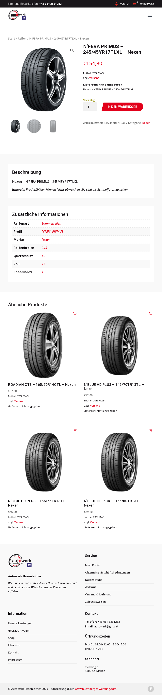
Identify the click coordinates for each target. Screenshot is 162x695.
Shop (11, 638)
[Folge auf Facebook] (151, 689)
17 (43, 264)
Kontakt (13, 652)
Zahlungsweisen (95, 602)
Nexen (46, 239)
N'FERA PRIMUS (52, 231)
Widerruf (90, 587)
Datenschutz (93, 580)
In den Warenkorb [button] (75, 313)
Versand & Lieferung (98, 594)
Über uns (14, 645)
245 (44, 248)
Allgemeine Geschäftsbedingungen (107, 572)
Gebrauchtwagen (19, 630)
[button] (72, 50)
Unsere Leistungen (20, 623)
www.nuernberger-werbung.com (96, 689)
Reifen (22, 38)
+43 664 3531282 (109, 621)
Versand (94, 78)
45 (43, 256)
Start (11, 38)
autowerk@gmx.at (106, 626)
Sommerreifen (51, 223)
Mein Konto (92, 565)
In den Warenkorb (122, 107)
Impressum (15, 660)
